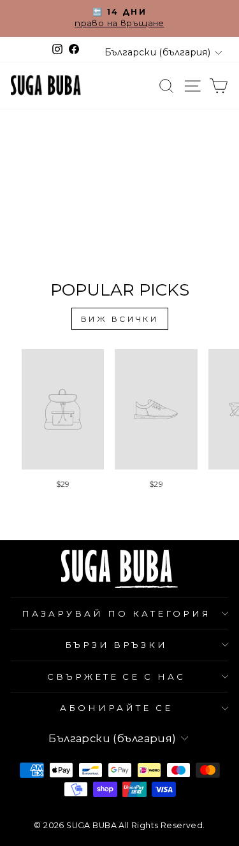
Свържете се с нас (116, 676)
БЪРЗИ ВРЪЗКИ (116, 645)
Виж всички (120, 319)
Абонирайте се (116, 708)
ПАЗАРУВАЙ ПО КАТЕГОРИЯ (116, 613)
